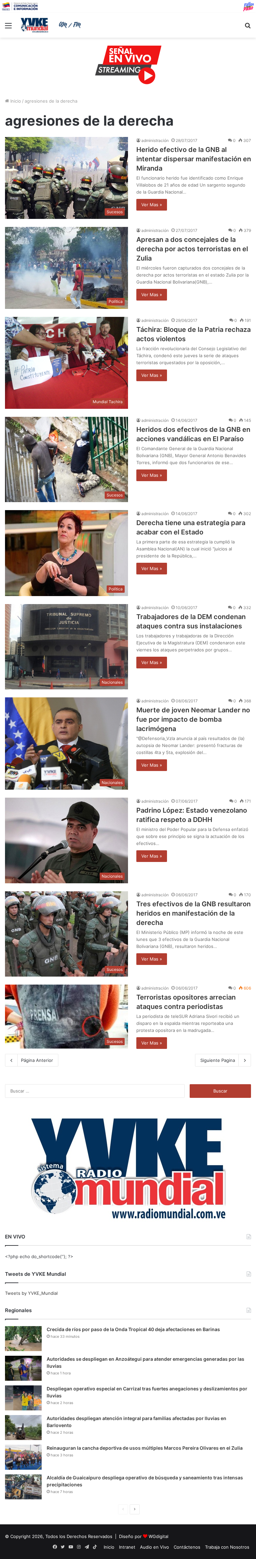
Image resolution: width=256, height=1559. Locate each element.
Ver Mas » (151, 204)
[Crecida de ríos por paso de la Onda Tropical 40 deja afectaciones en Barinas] (23, 1338)
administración (155, 140)
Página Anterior (37, 1060)
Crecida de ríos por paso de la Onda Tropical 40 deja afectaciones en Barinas (133, 1329)
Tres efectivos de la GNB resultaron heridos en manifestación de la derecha (193, 913)
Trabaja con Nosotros (227, 1547)
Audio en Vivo (154, 1547)
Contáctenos (187, 1547)
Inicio (15, 101)
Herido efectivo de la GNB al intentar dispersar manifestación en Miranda (193, 159)
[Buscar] (247, 27)
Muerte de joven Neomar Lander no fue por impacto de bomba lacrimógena (193, 719)
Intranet (127, 1547)
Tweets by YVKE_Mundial (31, 1293)
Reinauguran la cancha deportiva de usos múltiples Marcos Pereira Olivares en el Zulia (145, 1448)
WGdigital (158, 1536)
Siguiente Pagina (217, 1060)
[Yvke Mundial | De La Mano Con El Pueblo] (52, 25)
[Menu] (8, 27)
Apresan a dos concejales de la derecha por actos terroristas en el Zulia (192, 249)
